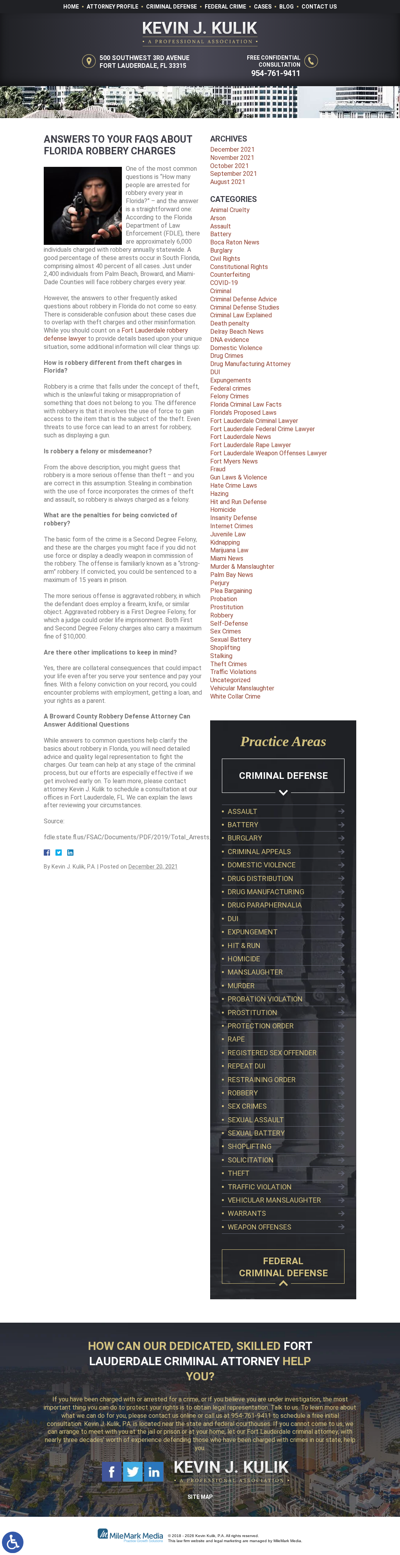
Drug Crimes (226, 355)
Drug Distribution (260, 878)
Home (71, 7)
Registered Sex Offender (272, 1053)
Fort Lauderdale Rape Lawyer (250, 445)
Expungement (253, 932)
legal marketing (227, 1541)
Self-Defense (229, 623)
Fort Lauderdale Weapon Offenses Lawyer (268, 453)
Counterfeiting (230, 274)
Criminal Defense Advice (243, 299)
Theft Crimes (228, 664)
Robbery (221, 615)
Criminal (220, 291)
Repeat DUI (246, 1066)
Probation (223, 599)
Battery (220, 234)
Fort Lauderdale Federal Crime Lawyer (262, 429)
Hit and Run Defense (238, 502)
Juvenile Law (228, 534)
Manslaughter (255, 972)
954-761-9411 (275, 73)
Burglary (221, 250)
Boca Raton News (234, 242)
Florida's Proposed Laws (243, 412)
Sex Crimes (225, 631)
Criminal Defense (171, 7)
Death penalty (229, 323)
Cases (262, 7)
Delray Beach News (237, 331)
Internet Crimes (231, 526)
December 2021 (232, 149)
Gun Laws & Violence (238, 477)
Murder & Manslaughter (242, 566)
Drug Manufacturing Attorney (250, 364)
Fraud (217, 469)
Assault (220, 226)
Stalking (221, 656)
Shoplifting (225, 647)
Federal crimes (230, 388)
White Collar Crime (235, 696)
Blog (286, 7)
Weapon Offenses (259, 1227)
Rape (236, 1039)
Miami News (226, 558)
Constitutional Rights (239, 267)
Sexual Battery (230, 639)
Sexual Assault (256, 1120)
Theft (239, 1173)
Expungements (230, 380)
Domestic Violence (236, 348)
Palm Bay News (231, 574)
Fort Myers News (234, 461)
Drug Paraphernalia (265, 905)
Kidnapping (225, 542)
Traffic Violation (260, 1187)
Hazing (219, 493)
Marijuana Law (229, 550)
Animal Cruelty (230, 210)
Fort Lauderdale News (240, 436)
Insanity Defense (233, 518)
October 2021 (229, 166)
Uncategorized (230, 680)
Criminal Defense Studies (244, 307)
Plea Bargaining (231, 590)
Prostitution (226, 607)
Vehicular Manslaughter (242, 688)
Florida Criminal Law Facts (246, 404)
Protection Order (261, 1026)
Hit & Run (244, 945)
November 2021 (232, 157)
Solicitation (251, 1160)
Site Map (200, 1497)
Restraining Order (262, 1080)
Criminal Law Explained (241, 315)
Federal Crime (225, 7)
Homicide (223, 509)
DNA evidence (229, 339)
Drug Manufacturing (266, 892)
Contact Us (319, 7)
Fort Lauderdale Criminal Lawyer (254, 421)
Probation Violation (265, 999)
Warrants (247, 1213)
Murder (241, 986)
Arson (218, 218)
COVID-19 (224, 283)
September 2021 (233, 173)
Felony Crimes (229, 396)
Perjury (219, 583)
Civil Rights (225, 258)
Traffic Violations (233, 672)
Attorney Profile (112, 7)
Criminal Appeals (259, 851)
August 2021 (227, 182)
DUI (215, 372)
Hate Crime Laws (233, 485)
